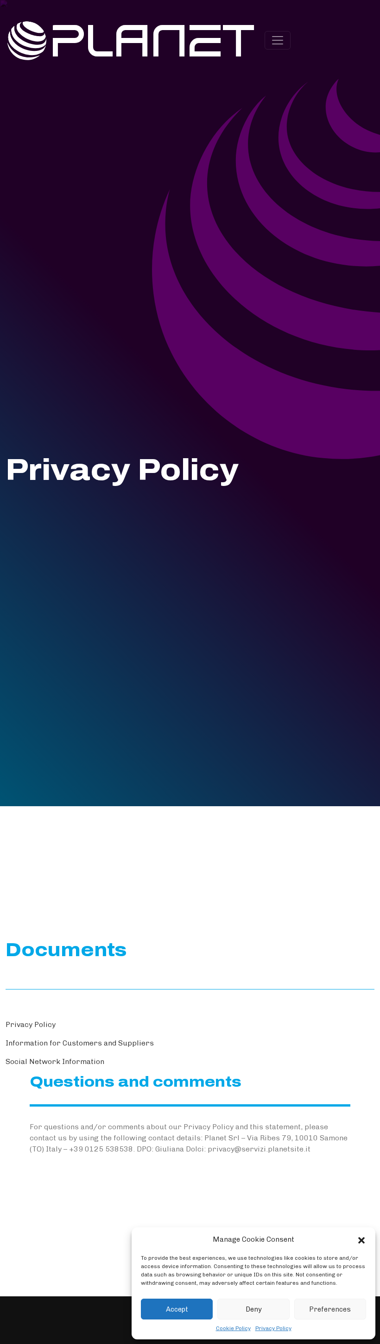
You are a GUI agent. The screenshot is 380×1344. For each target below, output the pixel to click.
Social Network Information (55, 1061)
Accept (177, 1309)
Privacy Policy (273, 1328)
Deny (254, 1309)
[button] (361, 1239)
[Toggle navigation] (278, 40)
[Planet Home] (131, 39)
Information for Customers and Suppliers (80, 1043)
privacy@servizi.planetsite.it (259, 1149)
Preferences (330, 1309)
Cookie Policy (233, 1328)
